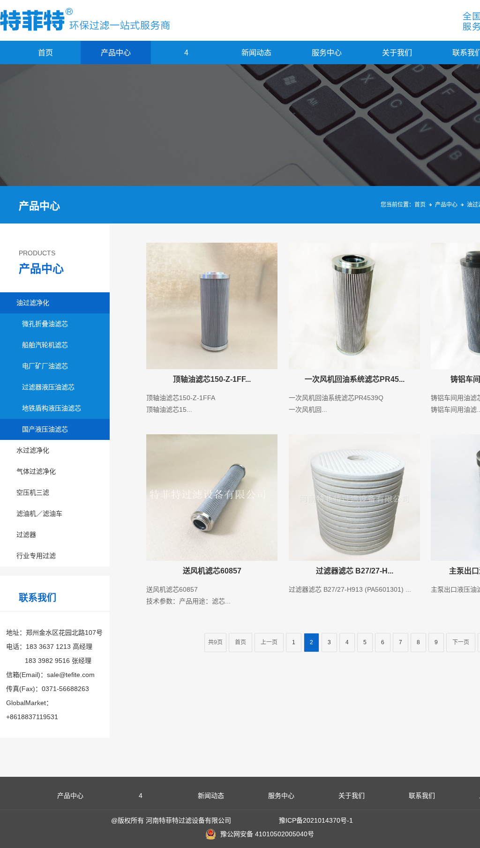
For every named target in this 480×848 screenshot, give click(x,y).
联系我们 (422, 795)
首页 (45, 53)
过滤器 (26, 534)
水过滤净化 (32, 450)
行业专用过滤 (36, 555)
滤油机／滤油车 (39, 513)
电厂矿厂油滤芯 (45, 366)
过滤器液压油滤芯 (48, 387)
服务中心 (327, 53)
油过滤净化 (32, 302)
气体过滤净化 (36, 471)
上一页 (269, 642)
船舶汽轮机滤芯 (45, 345)
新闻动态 (256, 53)
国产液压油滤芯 (45, 429)
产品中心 (116, 53)
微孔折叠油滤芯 (45, 323)
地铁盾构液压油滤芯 (51, 408)
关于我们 (397, 53)
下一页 (460, 642)
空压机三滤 (32, 492)
